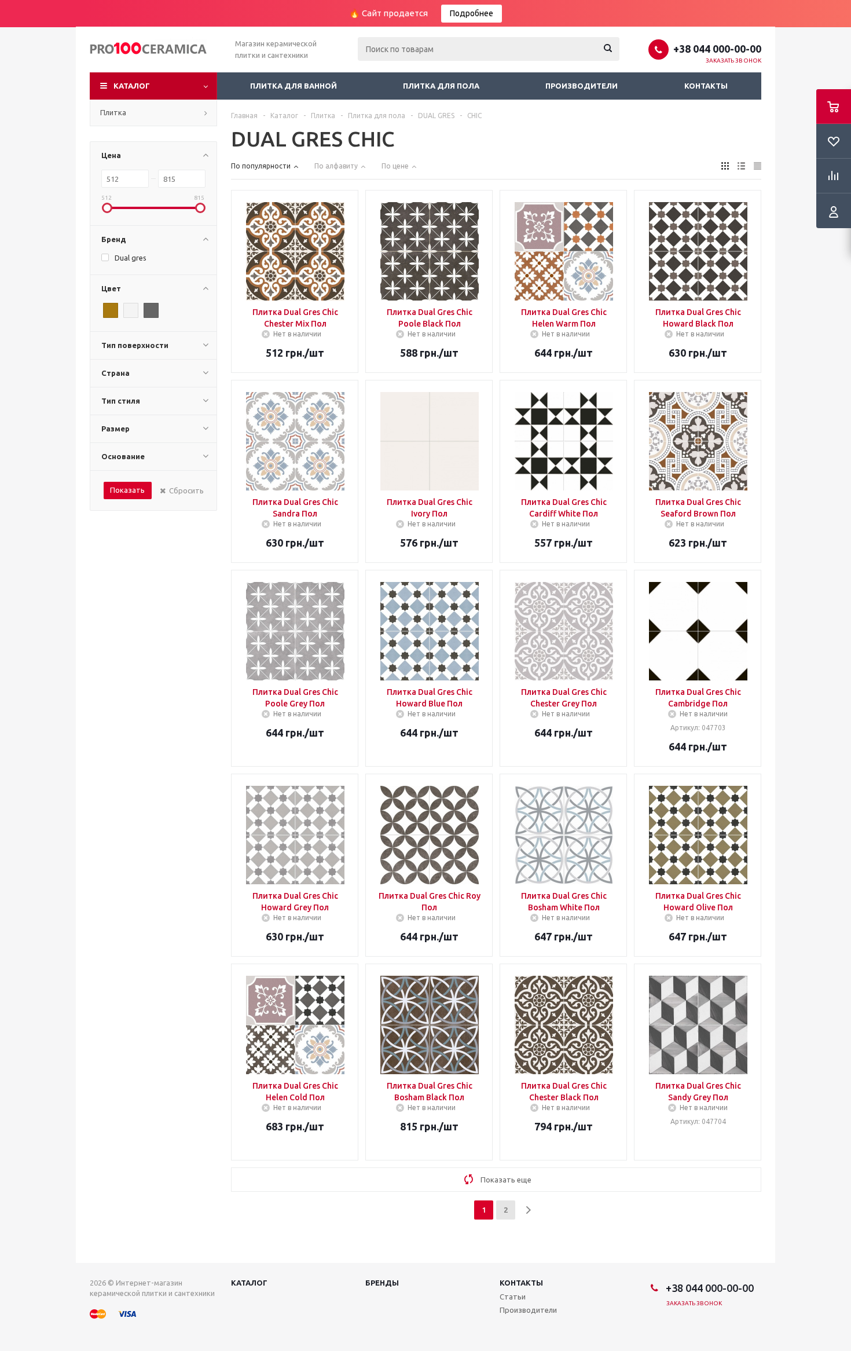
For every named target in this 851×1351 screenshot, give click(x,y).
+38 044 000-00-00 (717, 48)
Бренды (382, 1283)
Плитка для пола (441, 86)
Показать (127, 490)
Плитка (113, 112)
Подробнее (471, 13)
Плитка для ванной (293, 86)
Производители (581, 86)
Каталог (131, 86)
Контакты (706, 86)
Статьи (513, 1297)
